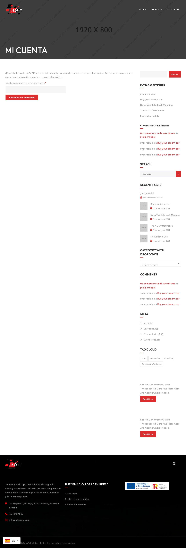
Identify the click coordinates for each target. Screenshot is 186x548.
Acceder (148, 323)
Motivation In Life (150, 115)
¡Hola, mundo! (147, 93)
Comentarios (153, 334)
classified (168, 358)
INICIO (142, 9)
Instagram (173, 463)
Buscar (175, 74)
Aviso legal (71, 493)
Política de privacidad (77, 498)
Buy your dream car (151, 99)
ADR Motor (32, 543)
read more (148, 399)
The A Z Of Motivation (152, 110)
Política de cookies (75, 504)
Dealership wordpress (151, 364)
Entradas (151, 328)
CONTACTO (173, 9)
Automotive (155, 358)
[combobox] (160, 263)
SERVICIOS (156, 9)
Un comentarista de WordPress (157, 133)
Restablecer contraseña (22, 97)
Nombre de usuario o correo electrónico (31, 82)
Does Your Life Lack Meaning (156, 104)
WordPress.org (152, 339)
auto (144, 358)
